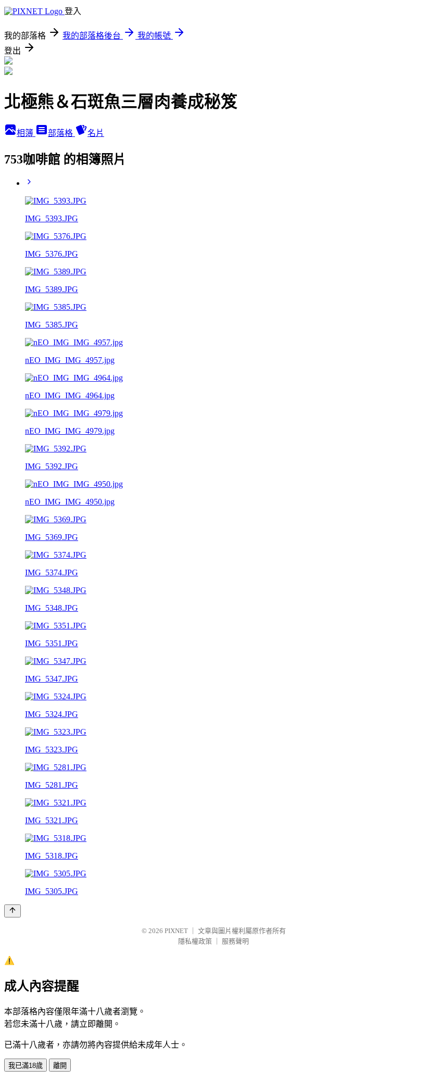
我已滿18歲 (25, 1066)
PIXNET (176, 931)
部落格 (61, 133)
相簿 (26, 133)
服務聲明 (235, 941)
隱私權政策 (195, 941)
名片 (95, 133)
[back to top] (12, 910)
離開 (60, 1066)
